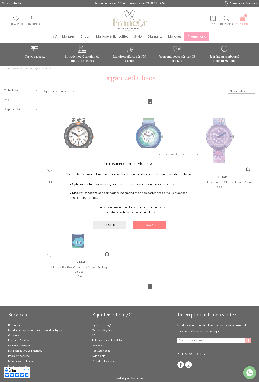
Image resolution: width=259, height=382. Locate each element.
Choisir (109, 225)
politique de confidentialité (136, 212)
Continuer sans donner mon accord (177, 154)
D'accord (149, 225)
